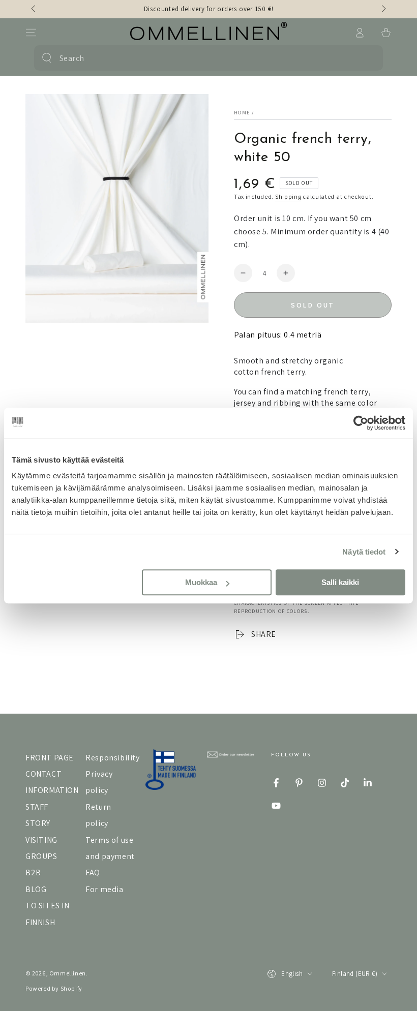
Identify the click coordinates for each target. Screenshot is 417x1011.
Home (242, 112)
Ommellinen (67, 973)
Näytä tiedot (363, 551)
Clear (368, 58)
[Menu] (31, 32)
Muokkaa (201, 582)
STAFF (36, 807)
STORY (37, 823)
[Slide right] (383, 9)
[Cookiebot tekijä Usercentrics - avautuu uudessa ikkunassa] (360, 423)
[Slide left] (34, 9)
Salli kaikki (340, 582)
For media (104, 889)
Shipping (288, 196)
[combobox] (206, 58)
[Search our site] (47, 58)
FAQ (92, 872)
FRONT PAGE (49, 757)
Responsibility (112, 757)
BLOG (35, 889)
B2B (33, 872)
